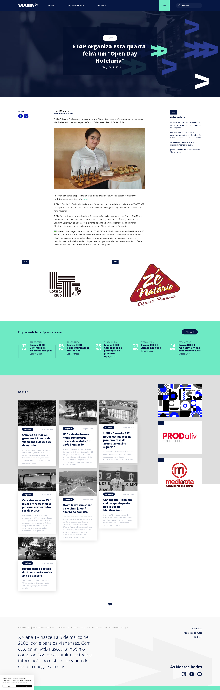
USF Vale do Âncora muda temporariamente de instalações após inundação (77, 439)
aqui (85, 199)
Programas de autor (75, 5)
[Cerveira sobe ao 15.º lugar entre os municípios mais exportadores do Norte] (37, 490)
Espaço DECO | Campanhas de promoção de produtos (113, 349)
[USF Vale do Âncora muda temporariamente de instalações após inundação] (78, 424)
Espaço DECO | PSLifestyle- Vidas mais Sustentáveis (189, 347)
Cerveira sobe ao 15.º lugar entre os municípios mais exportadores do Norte (37, 505)
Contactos (101, 5)
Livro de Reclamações (94, 628)
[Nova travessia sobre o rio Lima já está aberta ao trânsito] (78, 495)
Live (164, 5)
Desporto (109, 494)
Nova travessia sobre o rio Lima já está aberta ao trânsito (77, 508)
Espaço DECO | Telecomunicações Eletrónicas (78, 347)
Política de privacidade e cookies (45, 628)
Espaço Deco (36, 353)
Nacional (108, 428)
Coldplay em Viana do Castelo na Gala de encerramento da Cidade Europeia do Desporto (186, 125)
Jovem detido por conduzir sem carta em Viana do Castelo (37, 572)
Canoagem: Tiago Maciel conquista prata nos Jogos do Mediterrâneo (118, 505)
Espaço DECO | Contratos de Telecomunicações (41, 347)
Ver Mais (190, 332)
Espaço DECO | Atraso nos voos (151, 346)
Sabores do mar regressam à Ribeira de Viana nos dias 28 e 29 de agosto (36, 440)
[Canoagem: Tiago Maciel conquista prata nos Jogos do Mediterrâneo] (118, 490)
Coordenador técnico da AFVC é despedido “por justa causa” (183, 143)
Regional (110, 38)
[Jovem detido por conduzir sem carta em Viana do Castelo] (37, 559)
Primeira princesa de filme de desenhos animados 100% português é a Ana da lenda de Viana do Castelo (185, 135)
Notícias (51, 5)
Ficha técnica (63, 628)
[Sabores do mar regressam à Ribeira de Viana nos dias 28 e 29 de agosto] (37, 425)
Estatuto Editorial (77, 628)
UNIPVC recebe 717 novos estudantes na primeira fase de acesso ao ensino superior (117, 440)
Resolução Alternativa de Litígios (116, 628)
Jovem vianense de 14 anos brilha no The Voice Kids (185, 150)
